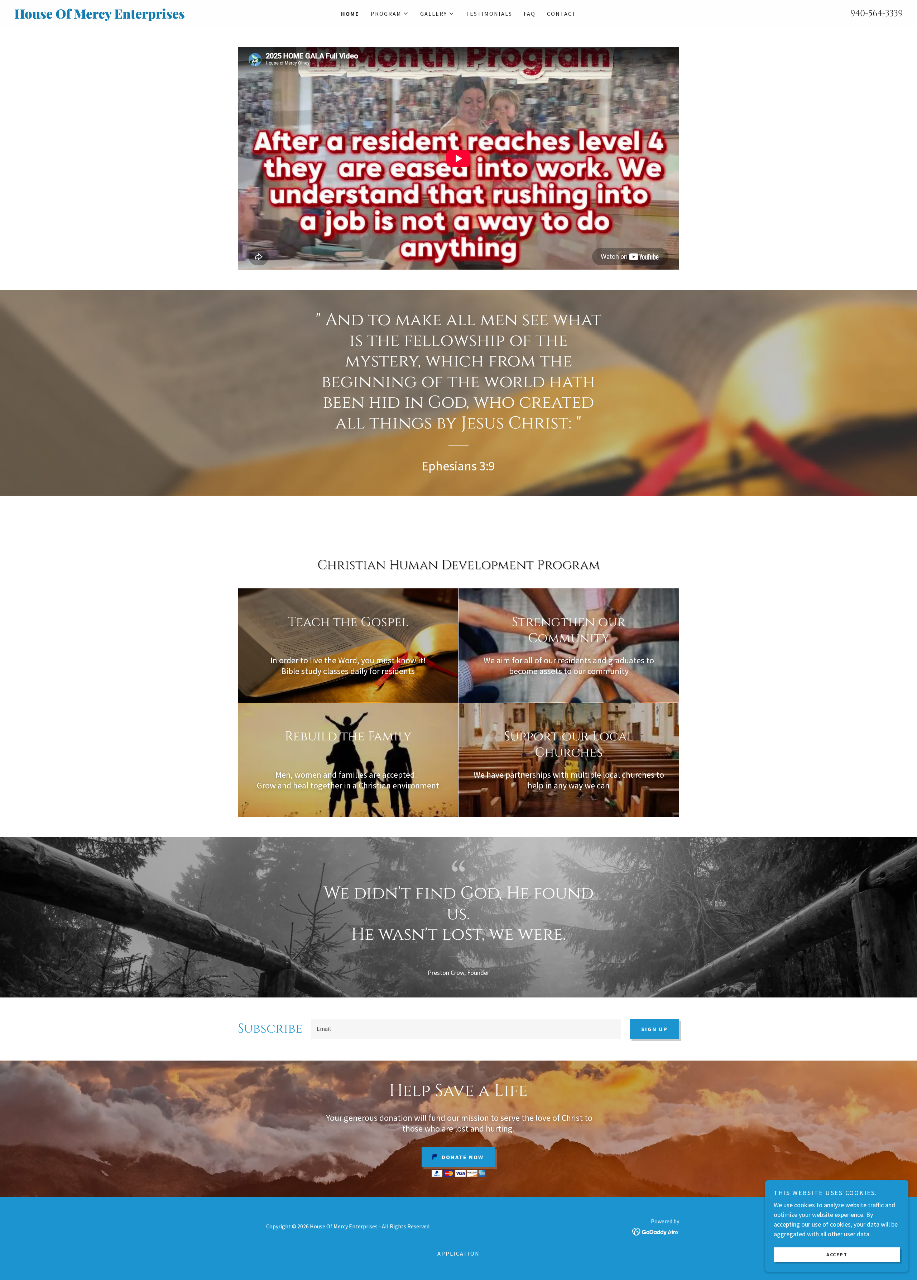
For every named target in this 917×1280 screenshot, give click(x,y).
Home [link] (350, 13)
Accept (837, 1254)
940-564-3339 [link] (876, 13)
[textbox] (466, 1029)
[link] (125, 16)
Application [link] (458, 1253)
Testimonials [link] (489, 13)
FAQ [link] (530, 13)
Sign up (654, 1029)
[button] (390, 13)
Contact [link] (561, 13)
